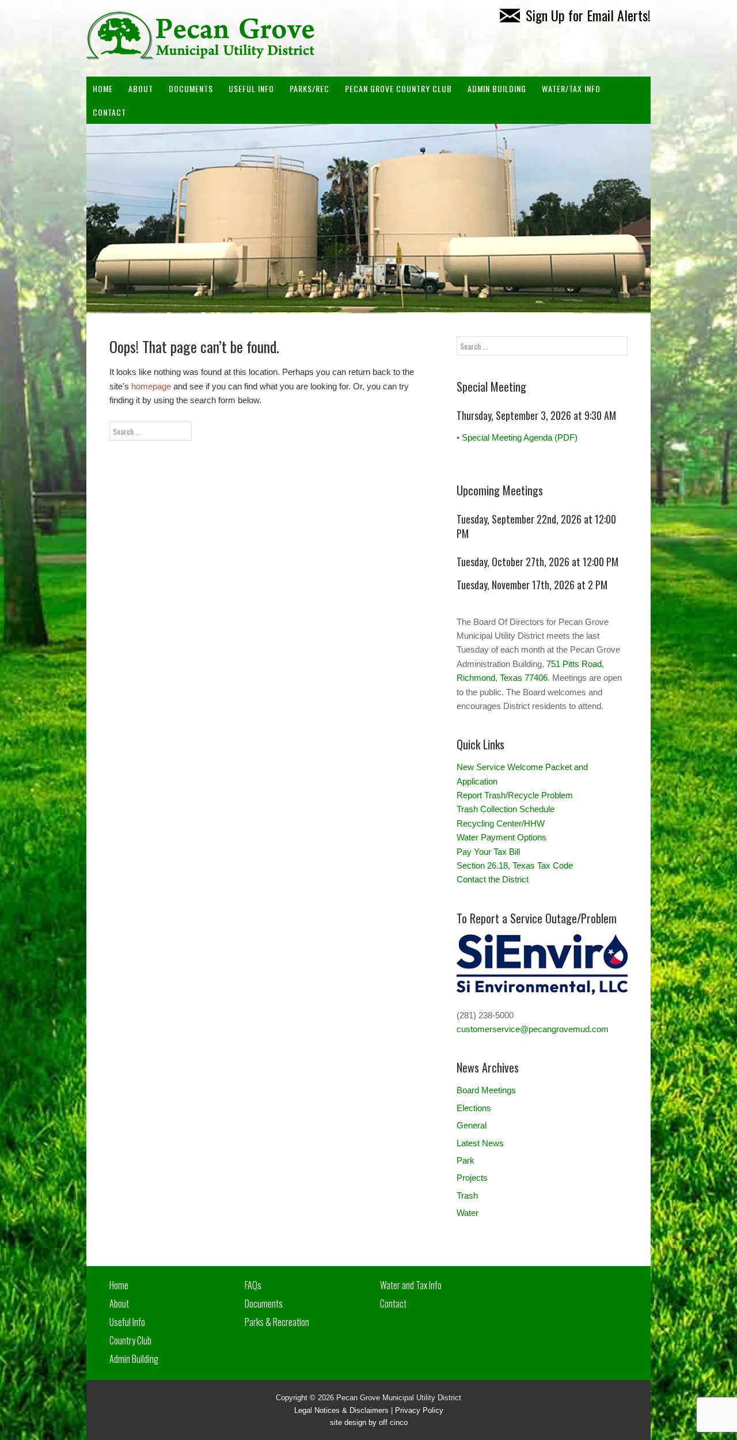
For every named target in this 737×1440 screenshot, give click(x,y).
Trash (467, 1195)
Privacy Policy (419, 1410)
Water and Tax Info (411, 1285)
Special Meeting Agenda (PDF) (520, 437)
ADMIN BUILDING (497, 88)
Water (467, 1213)
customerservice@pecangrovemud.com (533, 1029)
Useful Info (251, 88)
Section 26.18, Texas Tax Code (515, 865)
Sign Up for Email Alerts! (588, 15)
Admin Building (133, 1359)
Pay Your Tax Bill (488, 852)
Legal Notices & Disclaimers (341, 1410)
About (140, 88)
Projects (472, 1178)
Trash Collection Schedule (505, 809)
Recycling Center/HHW (501, 823)
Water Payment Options (501, 837)
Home (103, 88)
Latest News (480, 1143)
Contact (109, 112)
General (472, 1125)
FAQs (253, 1285)
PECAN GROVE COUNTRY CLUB (398, 88)
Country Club (130, 1340)
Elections (474, 1108)
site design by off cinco (369, 1422)
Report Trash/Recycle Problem (515, 795)
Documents (191, 88)
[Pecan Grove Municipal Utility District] (201, 52)
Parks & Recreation (277, 1322)
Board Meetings (486, 1090)
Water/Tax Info (571, 88)
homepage (151, 386)
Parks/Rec (309, 88)
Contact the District (493, 879)
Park (465, 1160)
